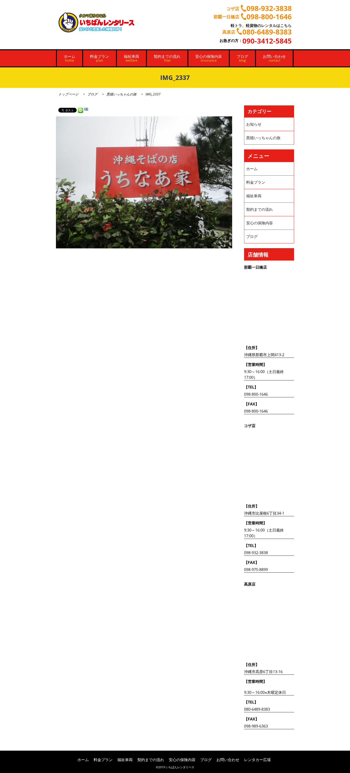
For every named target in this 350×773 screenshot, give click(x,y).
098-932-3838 (256, 552)
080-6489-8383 (257, 709)
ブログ (242, 58)
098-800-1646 (256, 394)
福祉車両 (131, 58)
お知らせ (253, 124)
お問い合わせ (274, 58)
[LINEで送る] (80, 110)
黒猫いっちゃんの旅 (121, 94)
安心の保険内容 (208, 58)
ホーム (69, 58)
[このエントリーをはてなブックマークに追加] (86, 110)
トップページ (68, 94)
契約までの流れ (167, 58)
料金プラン (99, 58)
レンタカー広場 (257, 759)
